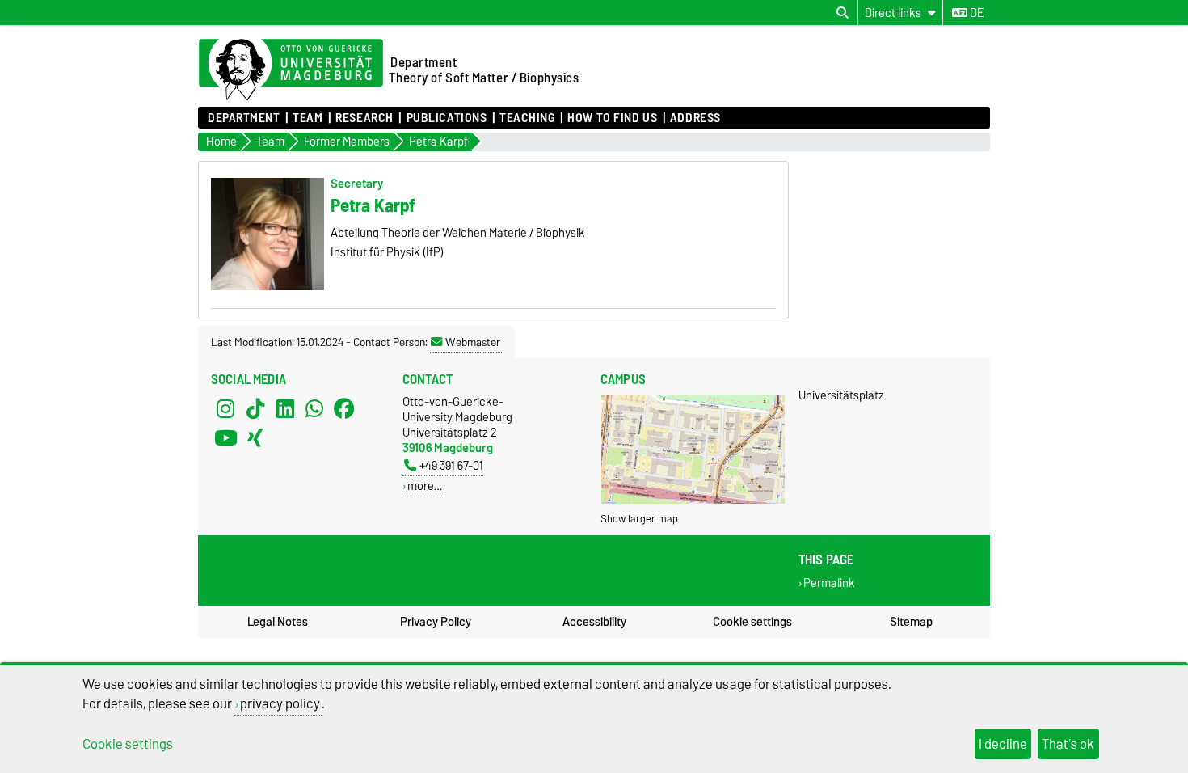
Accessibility (594, 621)
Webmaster (472, 342)
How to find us (612, 118)
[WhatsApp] (314, 408)
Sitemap (911, 621)
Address (695, 118)
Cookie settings (752, 621)
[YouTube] (225, 437)
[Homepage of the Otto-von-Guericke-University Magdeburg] (291, 70)
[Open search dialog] (842, 13)
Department (244, 118)
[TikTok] (255, 408)
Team (307, 118)
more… (424, 485)
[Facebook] (344, 408)
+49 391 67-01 (451, 465)
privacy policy (280, 703)
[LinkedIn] (285, 408)
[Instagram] (225, 408)
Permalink (829, 583)
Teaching (526, 118)
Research (364, 118)
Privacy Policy (435, 621)
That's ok (1068, 744)
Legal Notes (277, 621)
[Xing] (255, 437)
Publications (447, 118)
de (975, 13)
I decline (1003, 744)
